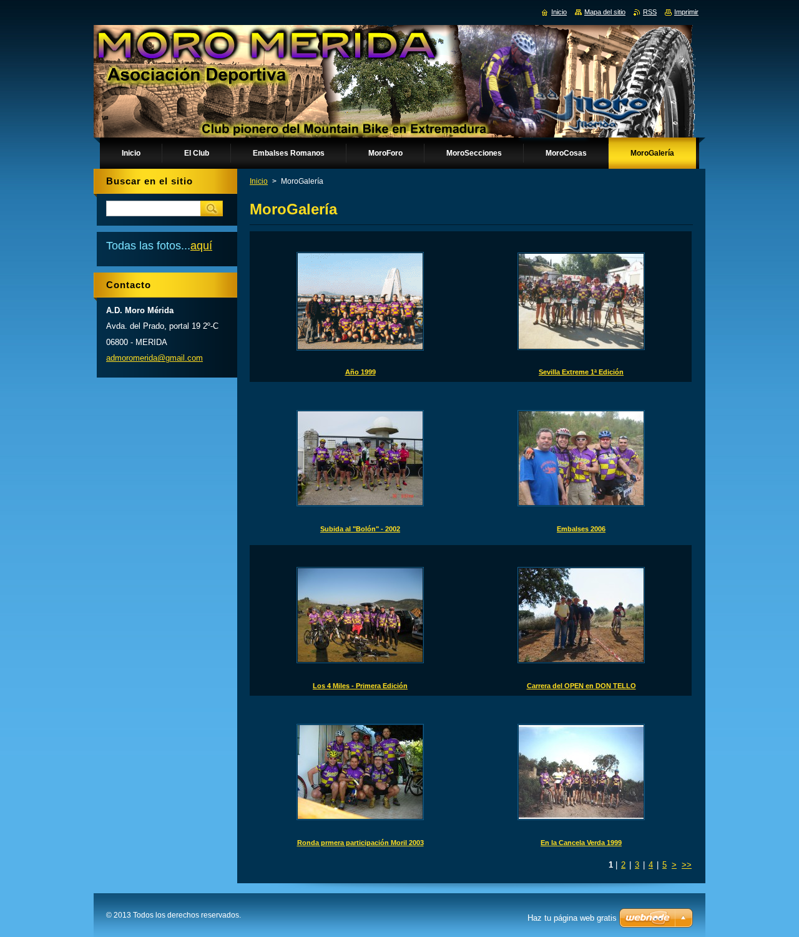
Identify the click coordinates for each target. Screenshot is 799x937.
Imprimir (686, 12)
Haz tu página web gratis (572, 918)
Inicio (259, 181)
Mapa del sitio (604, 12)
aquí (201, 245)
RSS (650, 12)
